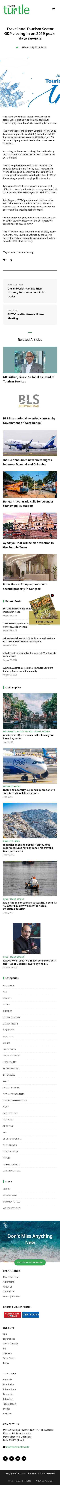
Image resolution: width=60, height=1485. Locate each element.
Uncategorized (11, 1170)
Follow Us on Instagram (30, 1262)
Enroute (8, 1036)
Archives (7, 1413)
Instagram (17, 1458)
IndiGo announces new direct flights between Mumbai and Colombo (27, 462)
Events (7, 1043)
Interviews (9, 1075)
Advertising (8, 1281)
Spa (5, 1132)
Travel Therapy (42, 732)
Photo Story (10, 1113)
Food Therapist (12, 1055)
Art (5, 992)
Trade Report (17, 899)
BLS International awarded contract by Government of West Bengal (29, 421)
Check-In (8, 1011)
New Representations (15, 1100)
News (17, 786)
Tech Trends (10, 1145)
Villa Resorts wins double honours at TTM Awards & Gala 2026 (29, 655)
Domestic (8, 841)
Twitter (11, 1458)
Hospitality (9, 1062)
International (11, 1068)
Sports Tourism (12, 1139)
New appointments (13, 1094)
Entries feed (10, 1195)
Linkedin (24, 1458)
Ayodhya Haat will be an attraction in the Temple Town (28, 545)
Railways (8, 1119)
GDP (13, 252)
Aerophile (8, 786)
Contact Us (8, 1291)
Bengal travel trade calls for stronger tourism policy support (28, 504)
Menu (54, 9)
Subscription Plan (11, 1296)
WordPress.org (11, 1208)
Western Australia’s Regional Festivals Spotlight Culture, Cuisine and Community (28, 669)
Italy (6, 1081)
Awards (7, 998)
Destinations (10, 1024)
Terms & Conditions (19, 1481)
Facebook (5, 1458)
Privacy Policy (44, 1481)
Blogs (6, 1004)
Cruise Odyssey (11, 1017)
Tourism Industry (25, 252)
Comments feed (11, 1202)
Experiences (9, 732)
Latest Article (25, 732)
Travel (6, 1158)
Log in (6, 1189)
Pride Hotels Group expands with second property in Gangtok (25, 587)
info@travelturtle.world (17, 1446)
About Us (7, 1286)
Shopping (8, 1126)
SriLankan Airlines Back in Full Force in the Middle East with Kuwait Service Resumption (29, 640)
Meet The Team (11, 1277)
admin (25, 47)
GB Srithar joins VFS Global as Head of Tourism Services (28, 379)
